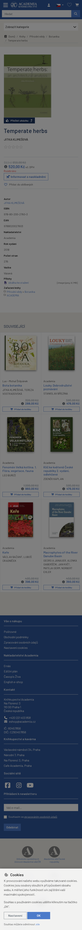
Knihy (22, 36)
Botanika (54, 36)
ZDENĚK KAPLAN (53, 479)
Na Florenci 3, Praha (16, 760)
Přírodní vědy (37, 36)
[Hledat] (75, 13)
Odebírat (12, 827)
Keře (5, 552)
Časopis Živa (12, 676)
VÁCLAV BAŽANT (12, 556)
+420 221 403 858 (19, 717)
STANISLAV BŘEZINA (55, 393)
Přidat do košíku (22, 409)
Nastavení (15, 915)
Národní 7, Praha (14, 755)
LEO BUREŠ (9, 475)
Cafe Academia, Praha (18, 765)
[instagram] (19, 785)
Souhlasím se (32, 816)
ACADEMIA (13, 295)
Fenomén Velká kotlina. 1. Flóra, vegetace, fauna (19, 469)
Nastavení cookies (16, 647)
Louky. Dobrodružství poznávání (57, 387)
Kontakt (9, 689)
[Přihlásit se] (50, 5)
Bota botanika (12, 385)
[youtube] (30, 785)
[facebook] (7, 785)
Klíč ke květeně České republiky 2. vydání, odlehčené (58, 470)
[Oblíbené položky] (69, 5)
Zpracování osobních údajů (21, 642)
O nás (7, 666)
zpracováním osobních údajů (40, 816)
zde (38, 924)
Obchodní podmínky (16, 637)
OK (39, 915)
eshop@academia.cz (22, 721)
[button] (60, 5)
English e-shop (13, 682)
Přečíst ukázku (19, 120)
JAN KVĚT (64, 564)
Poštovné (10, 631)
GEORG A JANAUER (54, 560)
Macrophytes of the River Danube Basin (60, 554)
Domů (12, 36)
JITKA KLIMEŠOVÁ (16, 139)
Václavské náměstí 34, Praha (22, 749)
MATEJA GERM (51, 568)
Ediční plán (11, 671)
